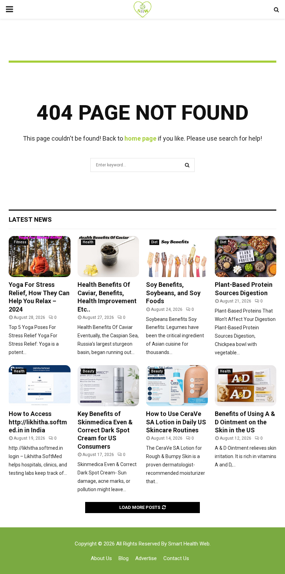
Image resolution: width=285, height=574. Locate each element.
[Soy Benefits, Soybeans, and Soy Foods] (177, 256)
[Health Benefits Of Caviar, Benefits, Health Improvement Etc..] (108, 256)
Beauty (88, 371)
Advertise (146, 558)
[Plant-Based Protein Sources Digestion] (246, 256)
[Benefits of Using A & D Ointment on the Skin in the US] (246, 385)
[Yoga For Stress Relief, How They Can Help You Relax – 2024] (40, 256)
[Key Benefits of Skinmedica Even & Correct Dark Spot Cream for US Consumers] (108, 385)
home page (140, 138)
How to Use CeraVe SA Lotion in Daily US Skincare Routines (176, 422)
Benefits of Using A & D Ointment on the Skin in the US (245, 422)
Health (88, 242)
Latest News (30, 219)
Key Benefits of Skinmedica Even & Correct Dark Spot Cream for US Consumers (105, 430)
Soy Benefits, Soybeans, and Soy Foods (173, 293)
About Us (101, 558)
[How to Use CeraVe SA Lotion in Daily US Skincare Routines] (177, 385)
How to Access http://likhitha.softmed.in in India (38, 422)
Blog (124, 558)
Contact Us (176, 558)
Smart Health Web (189, 544)
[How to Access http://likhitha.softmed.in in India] (40, 385)
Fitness (20, 242)
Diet (154, 242)
